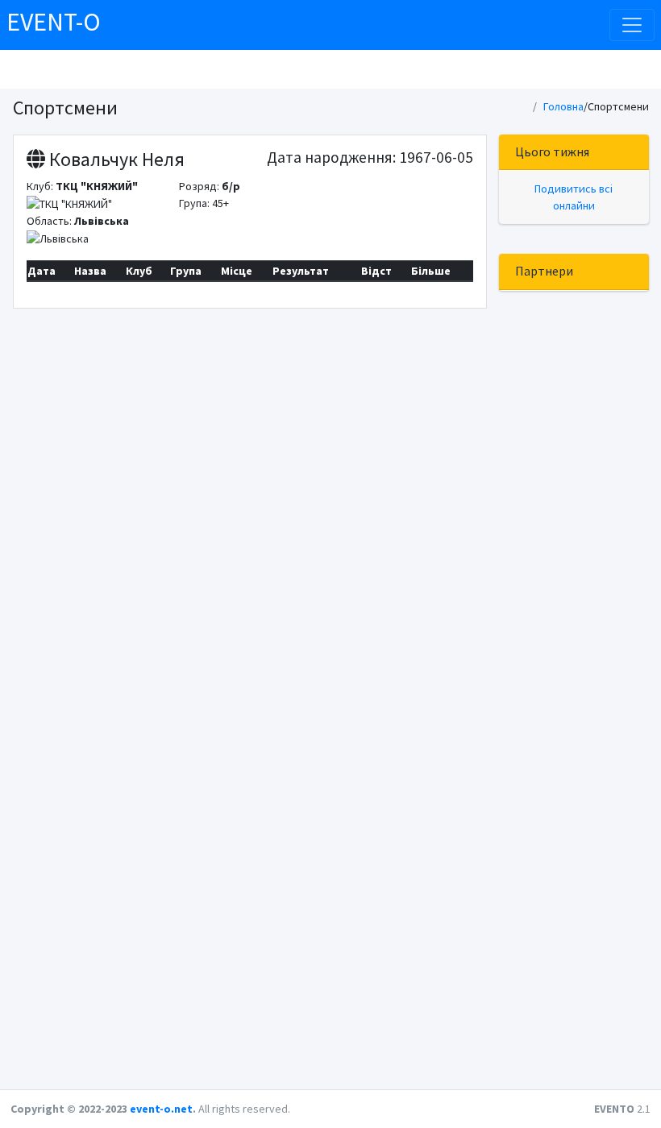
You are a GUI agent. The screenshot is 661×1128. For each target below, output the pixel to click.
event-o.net (161, 1108)
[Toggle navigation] (632, 25)
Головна (563, 106)
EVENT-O (53, 22)
